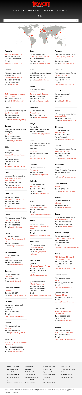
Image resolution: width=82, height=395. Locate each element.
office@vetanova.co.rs (68, 120)
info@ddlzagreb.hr (17, 227)
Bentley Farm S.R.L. (62, 75)
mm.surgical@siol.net (68, 158)
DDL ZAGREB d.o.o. (12, 220)
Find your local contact (68, 369)
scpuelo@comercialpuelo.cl (15, 166)
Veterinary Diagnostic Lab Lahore (64, 57)
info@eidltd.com (66, 320)
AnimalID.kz (34, 113)
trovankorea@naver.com (38, 158)
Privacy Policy (63, 390)
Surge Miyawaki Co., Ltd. (39, 94)
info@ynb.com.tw (66, 226)
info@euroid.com (16, 351)
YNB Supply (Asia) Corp (63, 219)
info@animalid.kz (41, 117)
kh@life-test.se (65, 207)
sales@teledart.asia (42, 193)
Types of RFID (47, 372)
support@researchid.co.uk (64, 302)
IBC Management (12, 369)
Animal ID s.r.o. (10, 258)
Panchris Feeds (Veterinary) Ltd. (15, 240)
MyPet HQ (58, 280)
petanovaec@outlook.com (14, 316)
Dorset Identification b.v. (13, 77)
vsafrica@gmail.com (43, 134)
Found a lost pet (30, 374)
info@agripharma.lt (42, 174)
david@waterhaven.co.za (67, 177)
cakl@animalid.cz (16, 264)
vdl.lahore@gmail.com (68, 63)
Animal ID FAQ (29, 380)
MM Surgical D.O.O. (62, 151)
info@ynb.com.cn (16, 187)
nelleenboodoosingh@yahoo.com (67, 247)
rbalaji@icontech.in (42, 80)
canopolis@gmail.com (18, 295)
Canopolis (8, 290)
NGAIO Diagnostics (37, 284)
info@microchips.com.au (13, 63)
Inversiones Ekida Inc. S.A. (14, 199)
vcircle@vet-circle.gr (42, 63)
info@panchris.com (17, 246)
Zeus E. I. (58, 186)
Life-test (58, 203)
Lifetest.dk (8, 276)
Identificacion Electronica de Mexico (40, 227)
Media (63, 372)
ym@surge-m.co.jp (42, 101)
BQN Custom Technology (64, 332)
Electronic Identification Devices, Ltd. (63, 312)
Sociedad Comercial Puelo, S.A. (14, 156)
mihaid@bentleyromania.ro (64, 84)
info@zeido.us (65, 101)
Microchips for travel (31, 377)
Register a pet (29, 371)
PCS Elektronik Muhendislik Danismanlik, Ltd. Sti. (65, 258)
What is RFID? (47, 369)
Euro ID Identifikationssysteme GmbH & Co (15, 343)
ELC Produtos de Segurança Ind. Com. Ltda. (15, 95)
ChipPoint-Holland (36, 247)
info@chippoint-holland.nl (38, 253)
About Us (48, 10)
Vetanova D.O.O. (61, 116)
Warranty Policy (53, 390)
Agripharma (34, 170)
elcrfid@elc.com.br (17, 101)
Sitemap (15, 392)
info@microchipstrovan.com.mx (41, 235)
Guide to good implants (14, 383)
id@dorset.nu (15, 84)
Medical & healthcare (13, 375)
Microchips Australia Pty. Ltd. (15, 54)
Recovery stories (30, 383)
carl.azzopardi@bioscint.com (40, 214)
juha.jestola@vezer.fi (17, 333)
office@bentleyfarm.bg (18, 119)
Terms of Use (42, 390)
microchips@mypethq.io (63, 287)
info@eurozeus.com (67, 191)
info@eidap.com (16, 141)
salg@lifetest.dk (15, 281)
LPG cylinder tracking (14, 372)
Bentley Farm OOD (11, 113)
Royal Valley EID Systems (64, 238)
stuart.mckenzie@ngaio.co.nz (40, 295)
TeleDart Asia (35, 186)
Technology (34, 10)
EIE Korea (33, 151)
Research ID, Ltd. (61, 295)
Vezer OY (8, 328)
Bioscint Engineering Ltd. (39, 207)
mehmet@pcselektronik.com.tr (65, 268)
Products (62, 10)
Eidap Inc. (8, 134)
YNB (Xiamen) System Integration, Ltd (13, 179)
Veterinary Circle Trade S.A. (40, 56)
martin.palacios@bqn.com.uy (65, 339)
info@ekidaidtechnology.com (15, 208)
